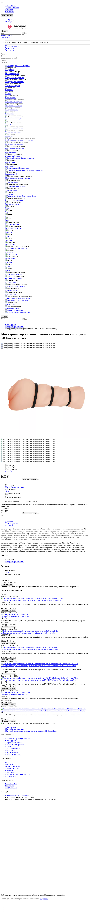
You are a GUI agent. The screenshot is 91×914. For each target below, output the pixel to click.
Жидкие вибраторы (12, 156)
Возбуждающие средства (14, 745)
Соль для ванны (11, 190)
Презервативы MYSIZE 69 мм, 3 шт (14, 694)
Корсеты (8, 232)
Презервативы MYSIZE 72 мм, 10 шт (15, 617)
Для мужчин (10, 162)
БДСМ (14, 254)
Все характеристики (13, 497)
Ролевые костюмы (12, 204)
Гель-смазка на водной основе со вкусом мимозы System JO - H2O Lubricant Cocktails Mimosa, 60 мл (38, 680)
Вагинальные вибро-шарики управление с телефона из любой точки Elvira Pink (31, 600)
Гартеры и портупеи (13, 228)
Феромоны (9, 194)
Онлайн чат (5, 37)
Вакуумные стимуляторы (14, 78)
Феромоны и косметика (34, 170)
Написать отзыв (7, 584)
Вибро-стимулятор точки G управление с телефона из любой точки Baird (28, 633)
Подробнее (44, 899)
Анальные (9, 136)
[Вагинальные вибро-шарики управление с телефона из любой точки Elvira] (30, 647)
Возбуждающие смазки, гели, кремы (19, 140)
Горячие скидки (25, 312)
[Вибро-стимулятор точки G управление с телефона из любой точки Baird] (29, 631)
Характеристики (11, 523)
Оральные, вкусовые (13, 132)
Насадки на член (11, 110)
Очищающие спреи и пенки (16, 186)
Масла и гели (10, 304)
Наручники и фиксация (14, 274)
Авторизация (10, 20)
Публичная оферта (12, 776)
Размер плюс (10, 244)
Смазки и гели (24, 120)
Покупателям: (6, 758)
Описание (9, 521)
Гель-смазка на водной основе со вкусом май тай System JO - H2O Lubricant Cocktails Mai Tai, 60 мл (38, 666)
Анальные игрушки (12, 86)
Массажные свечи (12, 308)
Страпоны (9, 90)
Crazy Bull (9, 471)
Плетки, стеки (10, 282)
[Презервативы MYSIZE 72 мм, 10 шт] (16, 614)
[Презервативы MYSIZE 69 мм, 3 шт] (15, 692)
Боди (7, 220)
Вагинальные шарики (13, 102)
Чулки (7, 212)
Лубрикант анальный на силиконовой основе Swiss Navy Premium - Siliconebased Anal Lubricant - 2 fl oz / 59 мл (43, 711)
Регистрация (10, 22)
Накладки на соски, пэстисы (16, 248)
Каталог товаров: (7, 735)
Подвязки (9, 252)
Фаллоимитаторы (12, 74)
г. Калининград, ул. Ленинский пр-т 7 (19, 795)
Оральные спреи (11, 182)
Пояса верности (11, 290)
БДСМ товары (10, 751)
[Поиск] (26, 319)
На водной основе (12, 124)
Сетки (7, 216)
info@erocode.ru (11, 788)
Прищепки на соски (13, 294)
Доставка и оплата (12, 8)
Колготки (9, 208)
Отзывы (9, 525)
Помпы (8, 94)
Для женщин (10, 166)
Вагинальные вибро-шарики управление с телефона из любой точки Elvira (29, 649)
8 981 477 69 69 (6, 35)
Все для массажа (26, 300)
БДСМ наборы (10, 258)
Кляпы (7, 266)
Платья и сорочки (12, 224)
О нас (7, 762)
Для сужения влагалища (14, 148)
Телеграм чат (10, 50)
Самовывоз (9, 12)
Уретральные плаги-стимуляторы (18, 298)
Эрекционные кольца (13, 118)
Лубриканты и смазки (13, 743)
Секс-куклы (9, 114)
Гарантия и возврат (12, 766)
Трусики (8, 240)
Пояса (7, 236)
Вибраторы (9, 70)
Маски (7, 270)
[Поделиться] (2, 515)
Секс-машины (10, 98)
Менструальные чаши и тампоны (18, 178)
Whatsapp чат (10, 48)
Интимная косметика (13, 755)
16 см (7, 491)
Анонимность (10, 6)
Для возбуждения (27, 158)
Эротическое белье (28, 196)
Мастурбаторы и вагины (14, 82)
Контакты (9, 10)
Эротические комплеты (14, 200)
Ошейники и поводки (13, 278)
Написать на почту (12, 46)
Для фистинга (10, 152)
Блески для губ (11, 174)
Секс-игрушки (24, 66)
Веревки (8, 262)
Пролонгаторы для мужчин (15, 144)
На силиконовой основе (14, 128)
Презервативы (23, 168)
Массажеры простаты (13, 106)
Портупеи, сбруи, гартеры (15, 286)
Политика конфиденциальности (17, 739)
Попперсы (19, 310)
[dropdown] (2, 2)
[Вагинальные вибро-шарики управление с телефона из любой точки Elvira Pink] (32, 598)
